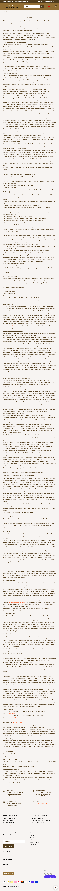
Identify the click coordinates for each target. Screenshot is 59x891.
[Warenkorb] (55, 6)
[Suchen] (42, 6)
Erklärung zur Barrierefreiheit (10, 861)
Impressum (6, 864)
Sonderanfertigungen (35, 842)
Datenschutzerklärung (8, 857)
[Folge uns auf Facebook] (45, 874)
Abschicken (8, 846)
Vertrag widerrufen (8, 873)
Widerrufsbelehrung (8, 859)
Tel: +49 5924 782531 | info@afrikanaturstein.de (15, 1)
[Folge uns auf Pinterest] (51, 874)
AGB (4, 854)
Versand (32, 837)
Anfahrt (32, 835)
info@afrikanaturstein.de (43, 803)
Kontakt (32, 832)
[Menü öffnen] (4, 6)
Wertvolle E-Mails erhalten (48, 1)
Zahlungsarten (33, 844)
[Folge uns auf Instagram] (48, 874)
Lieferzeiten (33, 840)
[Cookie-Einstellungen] (55, 887)
